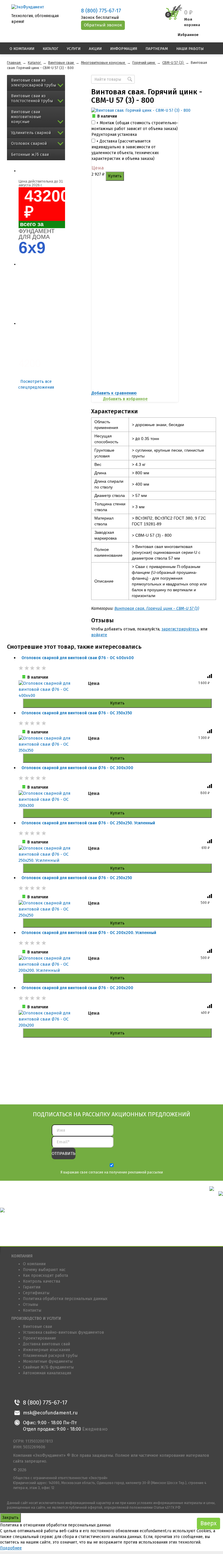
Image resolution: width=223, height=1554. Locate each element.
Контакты (32, 1310)
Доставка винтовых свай (46, 1344)
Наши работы (190, 48)
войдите (99, 634)
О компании (22, 48)
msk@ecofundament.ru (50, 1413)
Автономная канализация (47, 1373)
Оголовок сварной (29, 143)
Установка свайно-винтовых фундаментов (63, 1332)
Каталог (50, 48)
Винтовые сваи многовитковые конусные (26, 116)
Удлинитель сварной (31, 132)
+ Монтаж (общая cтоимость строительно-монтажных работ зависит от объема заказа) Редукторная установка (134, 128)
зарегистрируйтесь (180, 629)
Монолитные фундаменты (48, 1361)
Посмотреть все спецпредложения (36, 384)
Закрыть (10, 1517)
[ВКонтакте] (18, 1389)
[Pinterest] (44, 1389)
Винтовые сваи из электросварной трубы (33, 83)
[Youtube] (57, 1389)
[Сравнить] (210, 677)
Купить (115, 176)
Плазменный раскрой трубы (50, 1355)
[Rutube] (70, 1389)
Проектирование (39, 1338)
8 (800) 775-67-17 (101, 11)
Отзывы (30, 1304)
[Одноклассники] (31, 1389)
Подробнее (11, 1548)
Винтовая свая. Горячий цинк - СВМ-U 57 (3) (156, 608)
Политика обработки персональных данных (65, 1298)
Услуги (73, 48)
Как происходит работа (45, 1275)
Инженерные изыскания (46, 1349)
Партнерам (156, 48)
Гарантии (31, 1287)
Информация (123, 48)
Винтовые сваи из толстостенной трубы (32, 98)
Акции (95, 48)
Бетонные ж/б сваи (30, 154)
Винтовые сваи (37, 1326)
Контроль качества (41, 1281)
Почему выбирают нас (44, 1269)
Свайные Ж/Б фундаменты (48, 1367)
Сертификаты (36, 1292)
